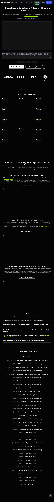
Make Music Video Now (27, 185)
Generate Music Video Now (27, 277)
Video (26, 2)
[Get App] (50, 495)
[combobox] (32, 2)
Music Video (14, 2)
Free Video (49, 2)
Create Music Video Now (27, 231)
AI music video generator (31, 16)
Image (21, 2)
